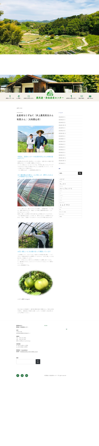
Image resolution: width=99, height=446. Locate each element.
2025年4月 (61, 119)
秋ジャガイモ (62, 214)
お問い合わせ (90, 98)
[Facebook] (17, 375)
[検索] (80, 173)
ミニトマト (65, 205)
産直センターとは (10, 98)
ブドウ (61, 200)
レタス (61, 207)
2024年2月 (61, 130)
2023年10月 (61, 133)
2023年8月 (61, 138)
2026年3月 (61, 117)
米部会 (61, 216)
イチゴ (62, 179)
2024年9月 (61, 127)
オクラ (61, 181)
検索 (17, 357)
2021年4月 (61, 163)
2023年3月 (61, 149)
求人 (60, 209)
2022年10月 (61, 160)
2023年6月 (61, 144)
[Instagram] (22, 375)
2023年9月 (61, 136)
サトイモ (61, 186)
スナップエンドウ (66, 188)
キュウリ (63, 184)
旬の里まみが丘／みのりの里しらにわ (29, 351)
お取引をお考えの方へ (29, 98)
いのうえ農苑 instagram (23, 299)
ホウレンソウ (62, 202)
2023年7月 (61, 141)
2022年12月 (61, 157)
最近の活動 (81, 98)
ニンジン (61, 195)
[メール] (26, 375)
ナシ (60, 193)
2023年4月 (61, 147)
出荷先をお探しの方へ (71, 98)
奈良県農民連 (24, 350)
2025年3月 (61, 122)
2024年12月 (61, 125)
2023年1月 (61, 155)
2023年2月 (61, 152)
